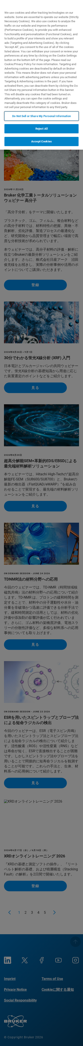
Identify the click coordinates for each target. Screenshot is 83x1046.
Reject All (41, 128)
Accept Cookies (41, 141)
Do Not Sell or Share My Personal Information (41, 116)
